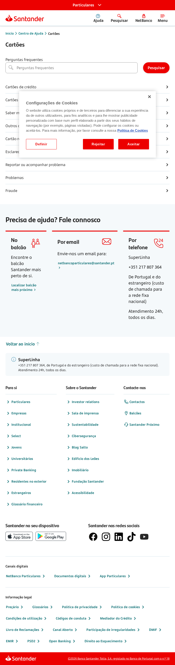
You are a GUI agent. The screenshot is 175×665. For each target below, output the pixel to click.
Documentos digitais (70, 576)
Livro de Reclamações (22, 629)
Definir (41, 144)
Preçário (12, 607)
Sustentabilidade (85, 424)
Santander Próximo (144, 424)
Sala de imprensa (85, 413)
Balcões (135, 413)
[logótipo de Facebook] (93, 537)
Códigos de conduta (71, 618)
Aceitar (133, 144)
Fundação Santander (88, 481)
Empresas (18, 413)
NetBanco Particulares (23, 576)
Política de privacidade (80, 607)
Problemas (14, 177)
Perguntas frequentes (24, 59)
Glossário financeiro (26, 504)
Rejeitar (98, 144)
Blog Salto (80, 447)
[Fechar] (149, 97)
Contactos (137, 402)
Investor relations (85, 402)
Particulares (20, 402)
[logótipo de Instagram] (106, 537)
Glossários (40, 607)
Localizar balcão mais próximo (23, 287)
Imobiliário (80, 470)
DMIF (153, 629)
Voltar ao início (20, 344)
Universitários (22, 458)
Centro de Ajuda (30, 33)
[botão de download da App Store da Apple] (19, 536)
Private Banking (23, 470)
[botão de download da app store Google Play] (51, 536)
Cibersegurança (84, 436)
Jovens (16, 447)
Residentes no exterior (28, 481)
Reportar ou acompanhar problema (35, 164)
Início (9, 33)
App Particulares (113, 576)
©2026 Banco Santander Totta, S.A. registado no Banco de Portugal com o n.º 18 (119, 658)
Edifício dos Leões (85, 458)
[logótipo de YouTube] (144, 537)
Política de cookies (125, 607)
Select (16, 436)
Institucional (21, 424)
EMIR (10, 641)
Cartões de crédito (20, 86)
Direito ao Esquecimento (103, 641)
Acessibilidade (83, 493)
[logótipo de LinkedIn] (119, 537)
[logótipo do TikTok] (131, 537)
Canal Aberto (63, 629)
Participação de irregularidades (110, 629)
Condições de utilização (24, 618)
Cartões (54, 33)
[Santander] (24, 18)
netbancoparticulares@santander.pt (86, 263)
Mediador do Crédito (116, 618)
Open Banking (60, 641)
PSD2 (31, 641)
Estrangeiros (21, 493)
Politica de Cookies (132, 130)
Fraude (11, 190)
